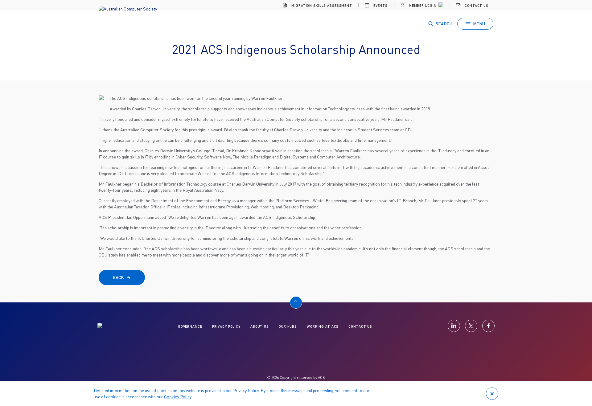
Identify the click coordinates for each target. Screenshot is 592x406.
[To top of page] (296, 302)
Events (380, 5)
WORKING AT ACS (323, 326)
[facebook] (488, 326)
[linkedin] (454, 326)
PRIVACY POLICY (226, 326)
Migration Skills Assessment (321, 5)
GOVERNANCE (190, 326)
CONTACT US (360, 326)
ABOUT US (259, 326)
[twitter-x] (471, 326)
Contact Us (475, 5)
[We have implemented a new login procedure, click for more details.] (440, 5)
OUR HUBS (288, 326)
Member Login (422, 5)
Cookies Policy (177, 396)
